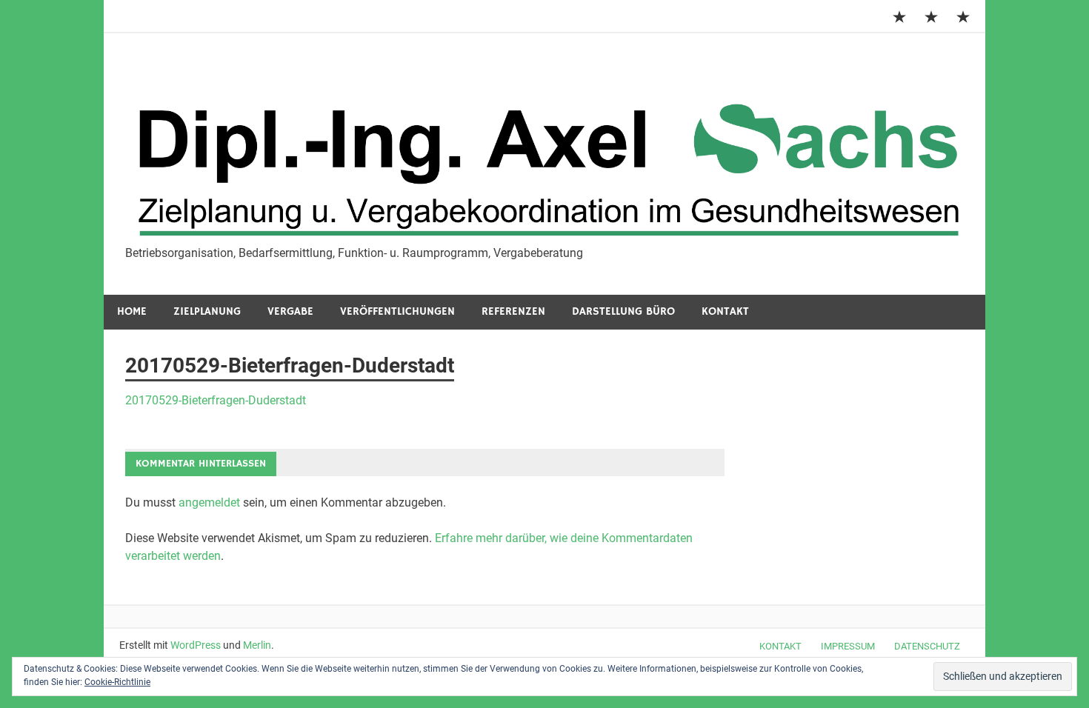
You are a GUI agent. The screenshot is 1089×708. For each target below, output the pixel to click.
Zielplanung (207, 311)
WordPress (195, 645)
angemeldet (209, 502)
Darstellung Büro (623, 311)
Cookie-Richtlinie (117, 682)
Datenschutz (927, 646)
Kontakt (725, 311)
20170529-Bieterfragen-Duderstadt (215, 400)
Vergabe (290, 311)
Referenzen (513, 311)
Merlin (257, 645)
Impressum (848, 646)
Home (132, 311)
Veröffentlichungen (397, 311)
